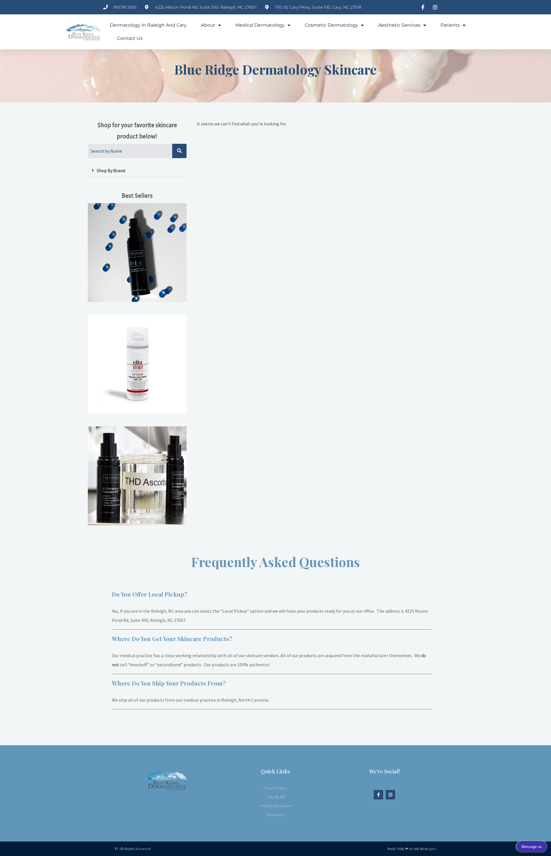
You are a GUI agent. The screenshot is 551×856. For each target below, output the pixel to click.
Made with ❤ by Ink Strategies (411, 848)
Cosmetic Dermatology (331, 25)
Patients (450, 25)
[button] (137, 170)
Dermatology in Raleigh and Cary (148, 25)
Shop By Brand (111, 170)
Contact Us (130, 38)
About (208, 25)
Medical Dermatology (260, 25)
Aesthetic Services (399, 25)
